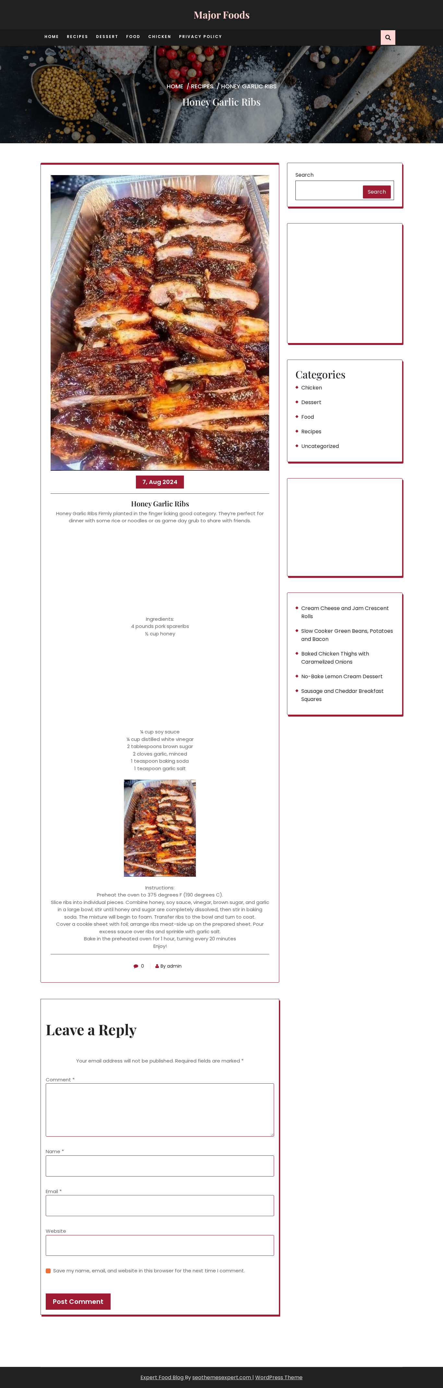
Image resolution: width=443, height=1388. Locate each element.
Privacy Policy (200, 36)
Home (51, 36)
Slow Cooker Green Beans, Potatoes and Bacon (347, 635)
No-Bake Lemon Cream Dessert (342, 676)
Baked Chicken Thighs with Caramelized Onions (335, 658)
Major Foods (222, 14)
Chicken (159, 36)
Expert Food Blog (162, 1377)
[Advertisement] (160, 570)
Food (133, 36)
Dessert (107, 36)
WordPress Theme (279, 1377)
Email (54, 1191)
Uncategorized (320, 446)
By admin (171, 966)
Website (56, 1231)
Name (55, 1151)
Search (304, 175)
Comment (60, 1079)
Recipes (77, 36)
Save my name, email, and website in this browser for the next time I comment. (149, 1270)
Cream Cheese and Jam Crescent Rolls (345, 612)
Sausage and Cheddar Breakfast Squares (342, 695)
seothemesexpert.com (222, 1377)
